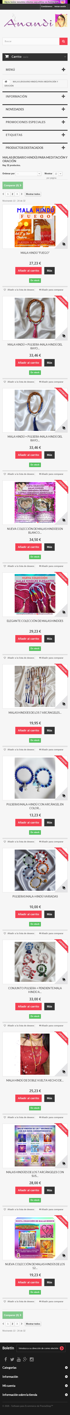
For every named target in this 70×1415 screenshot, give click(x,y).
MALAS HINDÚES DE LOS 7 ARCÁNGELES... (35, 712)
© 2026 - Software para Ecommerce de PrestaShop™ (27, 1406)
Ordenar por (8, 173)
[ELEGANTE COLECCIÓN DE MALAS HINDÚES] (35, 594)
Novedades (15, 109)
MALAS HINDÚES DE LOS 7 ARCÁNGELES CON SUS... (35, 1174)
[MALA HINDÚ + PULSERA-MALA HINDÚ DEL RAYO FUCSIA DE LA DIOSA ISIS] (35, 318)
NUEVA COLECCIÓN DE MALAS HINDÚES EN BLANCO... (35, 530)
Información (16, 96)
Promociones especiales (25, 122)
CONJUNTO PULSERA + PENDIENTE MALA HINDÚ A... (35, 990)
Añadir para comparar (52, 290)
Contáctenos (46, 6)
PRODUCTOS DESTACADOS (24, 147)
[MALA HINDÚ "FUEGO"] (35, 226)
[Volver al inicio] (6, 82)
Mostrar (48, 173)
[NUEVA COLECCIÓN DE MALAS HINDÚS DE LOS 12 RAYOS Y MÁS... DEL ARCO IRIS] (35, 1237)
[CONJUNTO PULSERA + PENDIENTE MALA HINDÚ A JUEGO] (35, 961)
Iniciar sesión (60, 6)
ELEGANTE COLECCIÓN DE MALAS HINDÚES (35, 621)
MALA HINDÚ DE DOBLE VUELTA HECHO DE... (35, 1080)
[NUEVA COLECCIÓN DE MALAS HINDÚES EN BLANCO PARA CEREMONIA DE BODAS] (35, 502)
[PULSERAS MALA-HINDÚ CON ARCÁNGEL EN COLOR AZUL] (35, 778)
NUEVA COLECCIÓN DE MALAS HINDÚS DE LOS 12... (35, 1266)
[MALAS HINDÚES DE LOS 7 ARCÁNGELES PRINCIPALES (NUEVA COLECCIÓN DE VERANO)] (35, 686)
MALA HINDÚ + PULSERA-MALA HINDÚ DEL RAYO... (35, 346)
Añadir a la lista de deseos (20, 290)
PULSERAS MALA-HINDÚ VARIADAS (35, 896)
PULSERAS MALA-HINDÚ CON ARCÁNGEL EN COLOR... (35, 806)
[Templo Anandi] (35, 20)
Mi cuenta (8, 1385)
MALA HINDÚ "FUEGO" (35, 252)
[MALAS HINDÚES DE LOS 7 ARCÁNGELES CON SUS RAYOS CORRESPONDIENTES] (35, 1145)
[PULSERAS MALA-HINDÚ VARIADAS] (35, 870)
